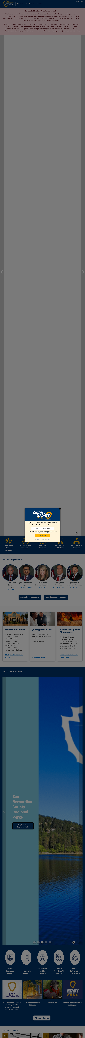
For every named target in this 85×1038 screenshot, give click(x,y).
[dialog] (42, 525)
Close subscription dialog (60, 508)
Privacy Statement (51, 532)
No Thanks (37, 539)
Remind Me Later (46, 539)
